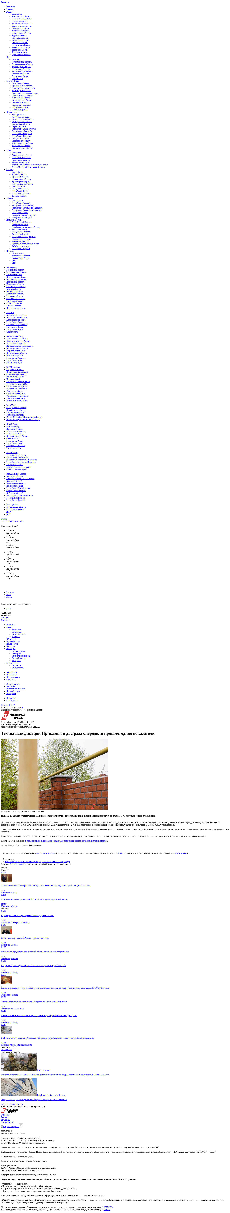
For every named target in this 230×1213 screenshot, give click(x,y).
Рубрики (5, 620)
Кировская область (20, 117)
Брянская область (19, 21)
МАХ (38, 853)
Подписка (16, 665)
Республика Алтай (20, 189)
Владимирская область (22, 23)
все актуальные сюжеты (12, 1104)
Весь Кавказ (17, 201)
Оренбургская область (22, 122)
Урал (8, 150)
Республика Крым (20, 76)
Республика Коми (20, 107)
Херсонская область (21, 258)
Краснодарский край (21, 66)
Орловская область (20, 40)
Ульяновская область (21, 145)
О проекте (5, 1115)
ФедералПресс (180, 853)
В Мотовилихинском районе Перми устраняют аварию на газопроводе (37, 861)
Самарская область (20, 138)
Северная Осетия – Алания (24, 215)
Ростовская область (20, 74)
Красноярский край (21, 181)
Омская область (19, 186)
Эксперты (10, 648)
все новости (6, 1049)
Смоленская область (21, 45)
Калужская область (20, 31)
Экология (10, 646)
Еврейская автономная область (26, 227)
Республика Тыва (20, 191)
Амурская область (20, 224)
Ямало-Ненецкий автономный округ (28, 167)
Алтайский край (19, 174)
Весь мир (10, 7)
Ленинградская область (22, 95)
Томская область (19, 196)
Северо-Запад (12, 81)
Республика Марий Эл (22, 131)
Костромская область (21, 33)
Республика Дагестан (21, 203)
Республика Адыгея (21, 69)
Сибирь (9, 169)
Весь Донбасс (18, 253)
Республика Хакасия (21, 193)
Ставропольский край (22, 217)
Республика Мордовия (22, 133)
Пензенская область (21, 124)
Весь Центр (17, 14)
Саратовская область (21, 141)
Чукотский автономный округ (25, 244)
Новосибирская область (22, 184)
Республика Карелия (21, 105)
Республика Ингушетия (22, 205)
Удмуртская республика (22, 143)
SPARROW (108, 1207)
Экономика (17, 629)
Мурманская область (21, 98)
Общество (11, 639)
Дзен (120, 853)
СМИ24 (107, 1209)
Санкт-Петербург (19, 110)
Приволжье (11, 112)
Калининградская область (23, 88)
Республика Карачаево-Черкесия (26, 210)
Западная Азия (17, 1009)
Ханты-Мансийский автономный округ (30, 165)
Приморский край (20, 234)
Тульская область (19, 52)
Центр (9, 11)
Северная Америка (20, 922)
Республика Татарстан (22, 136)
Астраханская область (22, 62)
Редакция (5, 1119)
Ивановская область (21, 28)
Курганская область (21, 160)
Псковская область (20, 102)
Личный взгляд (19, 658)
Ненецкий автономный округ (25, 93)
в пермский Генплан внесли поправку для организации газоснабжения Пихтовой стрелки (66, 841)
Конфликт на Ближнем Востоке (51, 1095)
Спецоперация (43, 1070)
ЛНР (14, 260)
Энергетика (17, 632)
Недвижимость (18, 634)
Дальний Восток (13, 220)
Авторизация (7, 1122)
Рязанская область (20, 42)
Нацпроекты (12, 644)
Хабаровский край (20, 241)
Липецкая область (20, 38)
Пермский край (19, 126)
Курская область (19, 35)
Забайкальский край (21, 246)
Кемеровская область (21, 179)
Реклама (10, 592)
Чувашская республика (22, 148)
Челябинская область (21, 157)
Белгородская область (21, 19)
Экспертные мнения (21, 656)
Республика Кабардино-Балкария (27, 208)
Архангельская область (22, 86)
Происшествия (13, 641)
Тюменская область (20, 162)
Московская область (21, 16)
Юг (7, 57)
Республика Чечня (20, 212)
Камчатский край (20, 229)
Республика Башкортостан (24, 129)
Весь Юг (16, 59)
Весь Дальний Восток (22, 222)
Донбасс (10, 251)
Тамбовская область (21, 47)
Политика (10, 625)
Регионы (5, 2)
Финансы (16, 636)
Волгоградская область (22, 64)
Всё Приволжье (19, 114)
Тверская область (19, 50)
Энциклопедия (18, 651)
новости (5, 618)
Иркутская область (20, 177)
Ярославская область (21, 54)
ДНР (14, 263)
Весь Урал (16, 153)
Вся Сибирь (17, 172)
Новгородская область (22, 100)
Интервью (16, 660)
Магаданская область (21, 232)
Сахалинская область (21, 239)
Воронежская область (21, 26)
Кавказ (9, 198)
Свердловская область (22, 155)
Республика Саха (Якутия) (24, 236)
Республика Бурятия (21, 248)
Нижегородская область (22, 119)
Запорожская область (21, 256)
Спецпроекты (12, 663)
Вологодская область (21, 90)
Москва (9, 9)
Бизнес (9, 627)
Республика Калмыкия (22, 71)
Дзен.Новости (48, 853)
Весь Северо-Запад (20, 83)
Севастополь (17, 78)
